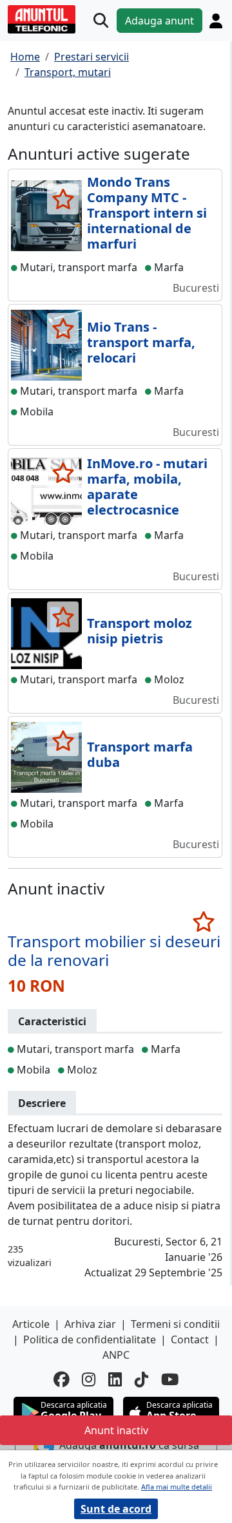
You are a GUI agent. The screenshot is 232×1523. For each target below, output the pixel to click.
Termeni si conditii (175, 1324)
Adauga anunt (159, 21)
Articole (31, 1324)
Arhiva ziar (90, 1324)
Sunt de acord (116, 1509)
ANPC (116, 1355)
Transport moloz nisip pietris (139, 630)
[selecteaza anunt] (63, 199)
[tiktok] (141, 1380)
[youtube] (170, 1380)
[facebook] (61, 1380)
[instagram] (88, 1380)
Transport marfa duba (140, 754)
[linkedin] (115, 1380)
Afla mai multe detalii (176, 1486)
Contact (190, 1339)
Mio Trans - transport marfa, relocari (141, 342)
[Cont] (216, 21)
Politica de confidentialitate (89, 1339)
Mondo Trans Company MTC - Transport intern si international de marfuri (147, 212)
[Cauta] (101, 21)
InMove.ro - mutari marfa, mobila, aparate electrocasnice (147, 486)
